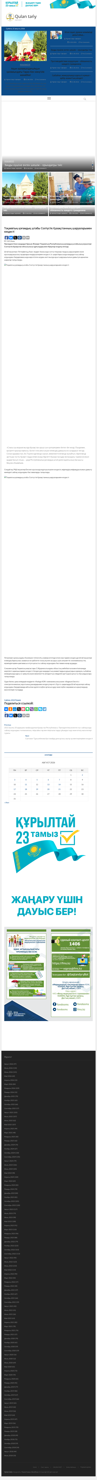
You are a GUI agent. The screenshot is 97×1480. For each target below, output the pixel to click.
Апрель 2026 (9, 1080)
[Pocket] (23, 709)
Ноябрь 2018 (9, 1439)
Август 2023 (8, 1209)
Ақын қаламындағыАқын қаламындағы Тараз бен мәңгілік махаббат (25, 72)
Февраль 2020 (9, 1379)
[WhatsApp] (36, 709)
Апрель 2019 (9, 1419)
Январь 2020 (9, 1383)
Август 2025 (8, 1112)
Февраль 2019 (9, 1427)
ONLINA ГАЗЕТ (57, 1467)
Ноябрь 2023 (9, 1197)
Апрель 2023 (9, 1225)
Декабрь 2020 (9, 1338)
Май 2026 (8, 1076)
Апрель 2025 (9, 1129)
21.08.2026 (29, 79)
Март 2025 (8, 1133)
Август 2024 (8, 1161)
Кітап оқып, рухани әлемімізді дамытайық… (78, 33)
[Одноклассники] (10, 709)
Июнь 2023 (8, 1217)
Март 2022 (8, 1278)
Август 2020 (8, 1355)
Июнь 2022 (8, 1266)
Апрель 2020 (9, 1371)
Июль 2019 (8, 1407)
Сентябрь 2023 (10, 1205)
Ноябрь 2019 (9, 1391)
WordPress (34, 1472)
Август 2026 (8, 1064)
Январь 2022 (9, 1286)
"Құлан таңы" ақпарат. (13, 79)
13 (48, 784)
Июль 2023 (8, 1213)
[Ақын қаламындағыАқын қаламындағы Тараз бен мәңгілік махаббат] (25, 46)
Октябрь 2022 (9, 1250)
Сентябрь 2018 (10, 1447)
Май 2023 (8, 1221)
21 (59, 789)
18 (26, 789)
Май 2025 (8, 1125)
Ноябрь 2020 (9, 1342)
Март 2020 (8, 1375)
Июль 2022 (8, 1262)
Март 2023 (8, 1229)
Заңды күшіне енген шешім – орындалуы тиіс (71, 50)
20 (48, 789)
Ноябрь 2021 (9, 1294)
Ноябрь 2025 (9, 1100)
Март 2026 (8, 1084)
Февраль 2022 (9, 1282)
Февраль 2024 (9, 1185)
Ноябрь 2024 (9, 1149)
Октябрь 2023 (9, 1201)
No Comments (41, 79)
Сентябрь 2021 (10, 1302)
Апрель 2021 (9, 1322)
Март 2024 (8, 1181)
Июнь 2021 (8, 1314)
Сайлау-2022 (9, 700)
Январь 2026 (9, 1092)
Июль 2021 (8, 1310)
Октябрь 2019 (9, 1395)
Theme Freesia (25, 1472)
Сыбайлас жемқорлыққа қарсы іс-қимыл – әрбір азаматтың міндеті (71, 76)
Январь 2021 (9, 1334)
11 (26, 784)
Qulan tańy (26, 16)
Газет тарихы (45, 1467)
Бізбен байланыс (71, 1467)
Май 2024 (8, 1173)
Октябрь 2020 (9, 1346)
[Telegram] (44, 709)
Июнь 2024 (8, 1169)
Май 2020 (8, 1367)
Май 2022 (8, 1270)
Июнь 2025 (8, 1120)
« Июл (6, 802)
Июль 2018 (8, 1455)
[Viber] (32, 709)
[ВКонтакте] (6, 709)
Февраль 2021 (9, 1330)
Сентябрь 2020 (10, 1351)
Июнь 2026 (8, 1072)
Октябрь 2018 (9, 1443)
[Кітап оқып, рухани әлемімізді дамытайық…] (56, 35)
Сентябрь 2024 (10, 1157)
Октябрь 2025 (9, 1104)
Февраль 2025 (9, 1137)
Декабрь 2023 (9, 1193)
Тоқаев (18, 700)
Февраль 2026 (9, 1088)
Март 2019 (8, 1423)
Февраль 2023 (9, 1233)
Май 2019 (8, 1415)
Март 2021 (8, 1326)
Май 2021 (8, 1318)
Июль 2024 (8, 1165)
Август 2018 (8, 1451)
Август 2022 (8, 1258)
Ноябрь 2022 (9, 1246)
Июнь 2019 (8, 1411)
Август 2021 (8, 1306)
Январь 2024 (9, 1189)
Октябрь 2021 (9, 1298)
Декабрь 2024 (9, 1145)
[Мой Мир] (15, 709)
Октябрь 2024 (9, 1153)
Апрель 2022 (9, 1274)
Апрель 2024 (9, 1177)
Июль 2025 (8, 1116)
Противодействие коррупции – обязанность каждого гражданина (71, 62)
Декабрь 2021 (9, 1290)
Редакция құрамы (85, 1467)
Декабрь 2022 (9, 1242)
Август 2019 (8, 1403)
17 (15, 789)
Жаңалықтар (25, 64)
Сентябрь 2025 (10, 1108)
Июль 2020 (8, 1359)
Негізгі (35, 1467)
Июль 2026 (8, 1068)
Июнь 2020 (8, 1363)
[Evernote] (27, 709)
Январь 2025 (9, 1141)
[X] (19, 709)
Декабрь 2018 (9, 1435)
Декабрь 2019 (9, 1387)
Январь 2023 (9, 1238)
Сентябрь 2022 (10, 1254)
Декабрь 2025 (9, 1096)
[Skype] (40, 709)
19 (37, 789)
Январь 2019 (9, 1431)
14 (59, 784)
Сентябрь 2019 (10, 1399)
